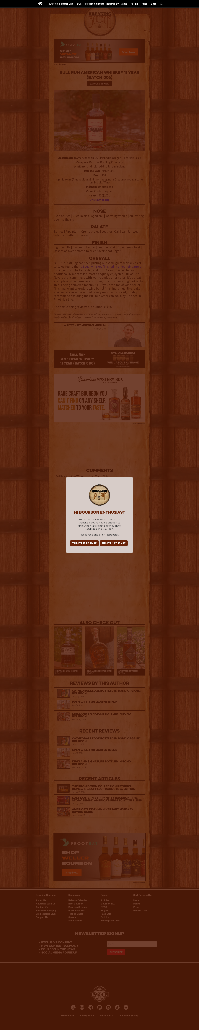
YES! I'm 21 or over (84, 543)
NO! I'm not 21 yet (114, 543)
